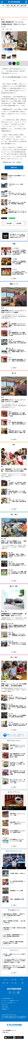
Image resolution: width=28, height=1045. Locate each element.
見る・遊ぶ (13, 5)
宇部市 (7, 29)
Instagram (18, 992)
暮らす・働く (24, 5)
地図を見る (14, 167)
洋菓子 (11, 29)
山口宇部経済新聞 (14, 2)
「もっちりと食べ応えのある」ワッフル (15, 77)
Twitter (14, 992)
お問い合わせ (5, 1004)
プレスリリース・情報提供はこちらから (10, 1000)
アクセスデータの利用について (8, 1002)
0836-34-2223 (13, 71)
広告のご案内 (5, 1007)
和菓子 (3, 29)
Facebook (9, 992)
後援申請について (6, 1009)
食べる (8, 5)
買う (18, 5)
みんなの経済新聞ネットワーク (14, 1025)
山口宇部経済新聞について (7, 998)
